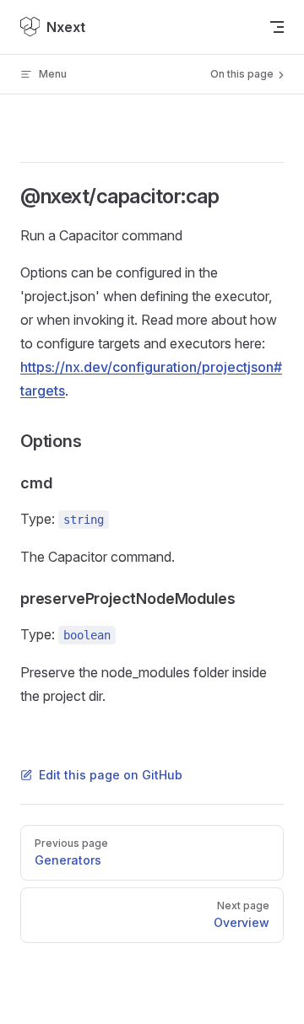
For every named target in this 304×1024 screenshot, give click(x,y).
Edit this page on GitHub (110, 775)
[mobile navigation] (277, 27)
